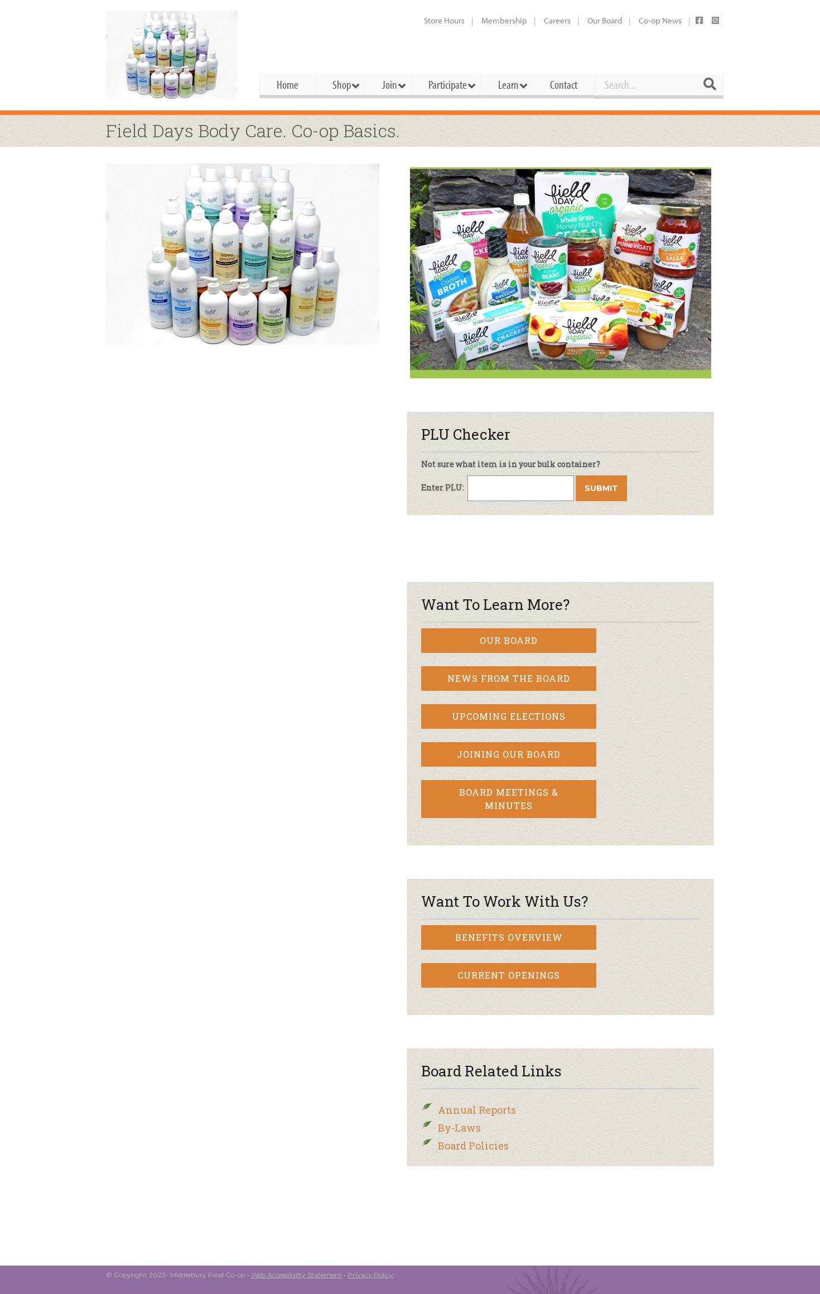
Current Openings (508, 975)
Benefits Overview (509, 937)
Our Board (604, 20)
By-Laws (459, 1127)
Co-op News (660, 20)
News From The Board (508, 678)
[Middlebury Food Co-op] (172, 55)
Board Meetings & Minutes (508, 798)
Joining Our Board (509, 754)
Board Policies (473, 1145)
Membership (504, 20)
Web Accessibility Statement (296, 1275)
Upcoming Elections (509, 716)
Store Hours (444, 20)
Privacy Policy (370, 1275)
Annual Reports (477, 1110)
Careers (557, 20)
